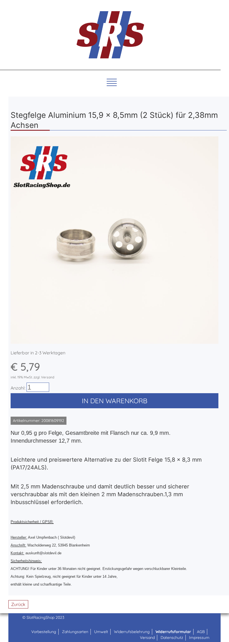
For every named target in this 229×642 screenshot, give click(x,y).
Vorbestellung (43, 631)
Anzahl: (18, 388)
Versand (147, 637)
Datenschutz (172, 637)
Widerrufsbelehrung (132, 631)
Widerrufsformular (173, 631)
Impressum (199, 637)
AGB (201, 631)
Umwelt (101, 631)
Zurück (18, 604)
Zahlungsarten (75, 631)
